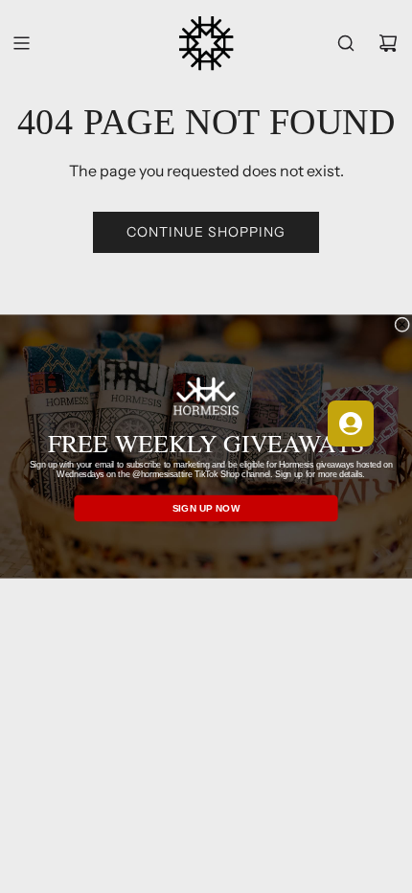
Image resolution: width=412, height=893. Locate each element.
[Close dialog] (402, 325)
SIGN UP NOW (206, 509)
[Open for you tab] (351, 423)
